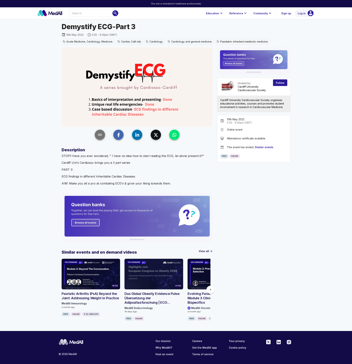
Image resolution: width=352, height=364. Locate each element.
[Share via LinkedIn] (137, 135)
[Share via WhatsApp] (174, 135)
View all (206, 251)
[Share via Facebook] (118, 135)
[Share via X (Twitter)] (156, 135)
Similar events (264, 147)
